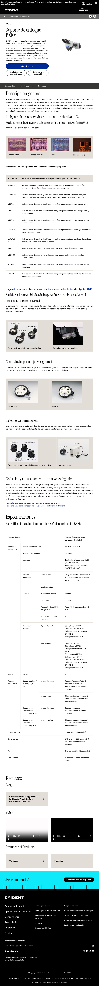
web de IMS (19, 960)
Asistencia (10, 927)
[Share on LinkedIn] (94, 16)
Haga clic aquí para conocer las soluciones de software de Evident (35, 506)
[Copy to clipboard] (90, 16)
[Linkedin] (90, 951)
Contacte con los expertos (79, 879)
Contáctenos (27, 66)
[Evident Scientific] (11, 10)
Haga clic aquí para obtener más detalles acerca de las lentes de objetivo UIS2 (49, 289)
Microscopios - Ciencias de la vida (47, 911)
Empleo (8, 933)
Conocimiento (12, 916)
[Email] (93, 946)
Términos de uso (14, 978)
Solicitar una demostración (16, 73)
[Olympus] (83, 10)
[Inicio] (4, 16)
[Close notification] (96, 3)
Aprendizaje (11, 922)
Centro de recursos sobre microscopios (78, 911)
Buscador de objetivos (43, 928)
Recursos (42, 86)
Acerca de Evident (14, 906)
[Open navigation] (93, 10)
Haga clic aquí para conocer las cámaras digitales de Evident (33, 503)
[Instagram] (84, 951)
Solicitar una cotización (38, 73)
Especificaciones (26, 86)
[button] (71, 44)
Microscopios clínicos (42, 906)
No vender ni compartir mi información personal (49, 983)
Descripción (10, 86)
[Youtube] (93, 951)
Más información (87, 3)
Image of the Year (71, 906)
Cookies (48, 978)
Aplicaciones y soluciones (18, 911)
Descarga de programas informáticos (78, 920)
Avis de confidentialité (32, 978)
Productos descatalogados (74, 925)
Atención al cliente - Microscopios (77, 915)
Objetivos (38, 923)
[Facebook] (87, 951)
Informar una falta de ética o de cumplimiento (71, 978)
